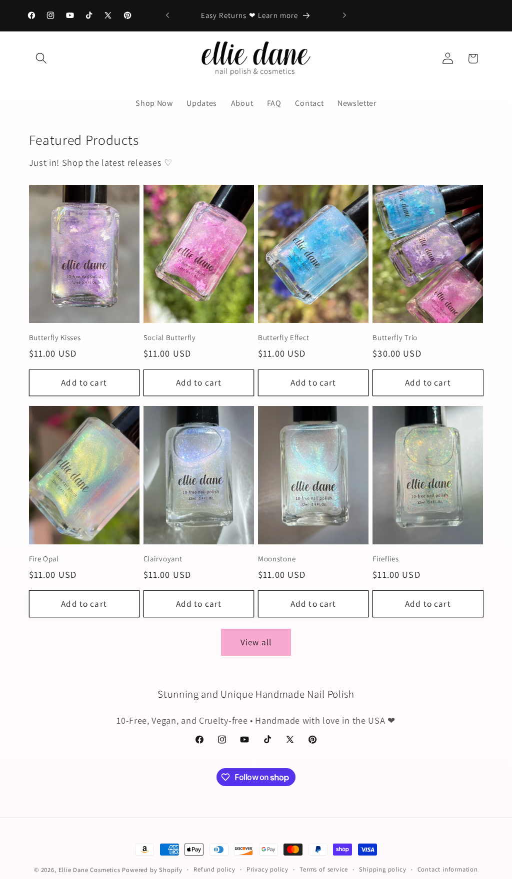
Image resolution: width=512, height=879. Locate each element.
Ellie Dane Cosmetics (89, 870)
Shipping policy (382, 869)
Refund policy (214, 869)
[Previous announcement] (167, 15)
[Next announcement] (345, 15)
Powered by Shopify (152, 870)
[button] (41, 58)
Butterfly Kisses (55, 337)
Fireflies (385, 558)
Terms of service (324, 869)
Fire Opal (44, 558)
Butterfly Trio (395, 337)
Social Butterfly (170, 337)
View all (256, 642)
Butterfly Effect (284, 337)
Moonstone (277, 558)
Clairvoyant (163, 558)
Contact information (448, 869)
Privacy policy (267, 869)
